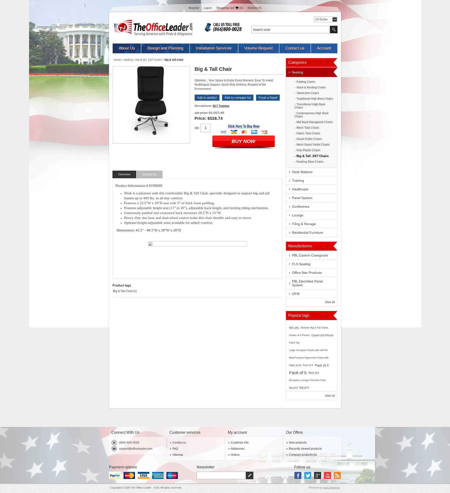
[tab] (124, 174)
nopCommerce (331, 487)
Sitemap (177, 454)
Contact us (294, 48)
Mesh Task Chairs (307, 127)
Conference (300, 206)
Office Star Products (307, 273)
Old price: (201, 113)
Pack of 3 (322, 365)
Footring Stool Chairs (309, 161)
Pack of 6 (313, 372)
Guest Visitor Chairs (309, 139)
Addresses (237, 448)
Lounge (297, 215)
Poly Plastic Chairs (308, 150)
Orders (235, 454)
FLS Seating (301, 264)
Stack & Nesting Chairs (311, 87)
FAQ (175, 448)
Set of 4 (304, 387)
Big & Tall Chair (123, 291)
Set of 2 (293, 387)
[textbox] (290, 29)
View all (330, 302)
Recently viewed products (305, 448)
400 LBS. (294, 327)
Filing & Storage (304, 224)
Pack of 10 (295, 365)
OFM (296, 294)
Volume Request (258, 48)
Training (298, 180)
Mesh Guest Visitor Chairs (313, 144)
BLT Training (221, 106)
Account (324, 48)
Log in (208, 8)
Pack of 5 (298, 372)
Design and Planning (165, 48)
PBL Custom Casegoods (310, 255)
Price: (200, 118)
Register (194, 8)
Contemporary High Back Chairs (311, 115)
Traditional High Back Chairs (314, 98)
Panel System (302, 198)
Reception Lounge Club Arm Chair (307, 380)
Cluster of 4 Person (299, 335)
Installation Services (214, 48)
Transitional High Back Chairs (309, 106)
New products (298, 442)
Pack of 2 (308, 365)
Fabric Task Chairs (308, 133)
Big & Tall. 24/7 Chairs (312, 156)
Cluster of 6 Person (322, 335)
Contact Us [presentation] (149, 174)
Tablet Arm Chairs (307, 93)
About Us (127, 48)
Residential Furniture (307, 232)
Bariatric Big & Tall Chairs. (315, 327)
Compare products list (303, 454)
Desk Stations (302, 172)
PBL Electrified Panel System (307, 283)
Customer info (240, 442)
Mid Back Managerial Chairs (314, 122)
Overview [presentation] (124, 174)
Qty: (197, 128)
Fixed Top (294, 342)
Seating (297, 72)
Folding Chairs (305, 81)
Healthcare (300, 189)
